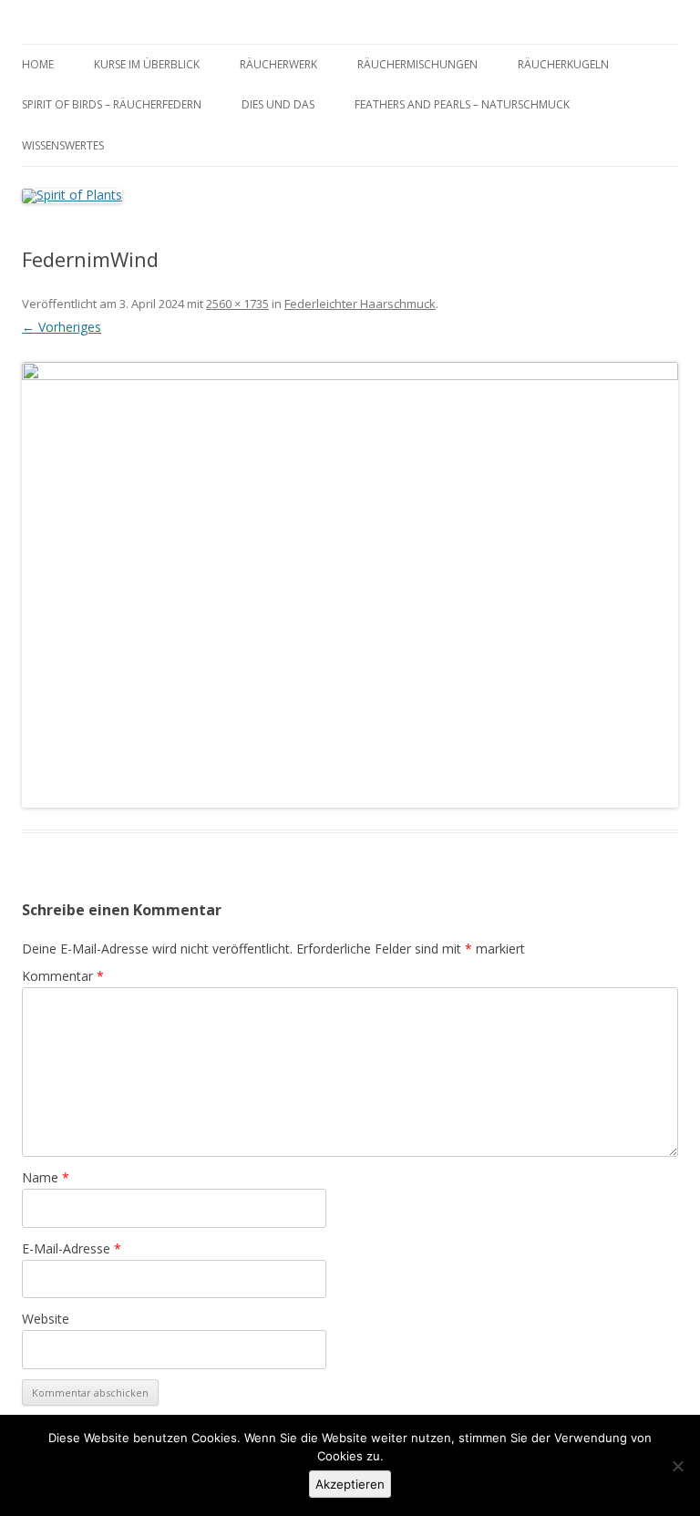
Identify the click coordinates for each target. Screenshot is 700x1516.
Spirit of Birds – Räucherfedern (111, 104)
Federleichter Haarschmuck (360, 303)
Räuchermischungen (417, 64)
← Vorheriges (61, 326)
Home (38, 64)
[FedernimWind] (350, 584)
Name (45, 1177)
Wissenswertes (63, 145)
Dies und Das (278, 104)
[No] (677, 1466)
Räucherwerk (278, 64)
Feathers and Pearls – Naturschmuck (462, 104)
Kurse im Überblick (147, 64)
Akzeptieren (350, 1484)
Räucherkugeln (563, 64)
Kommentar (63, 976)
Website (45, 1318)
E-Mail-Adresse (71, 1248)
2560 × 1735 (237, 303)
